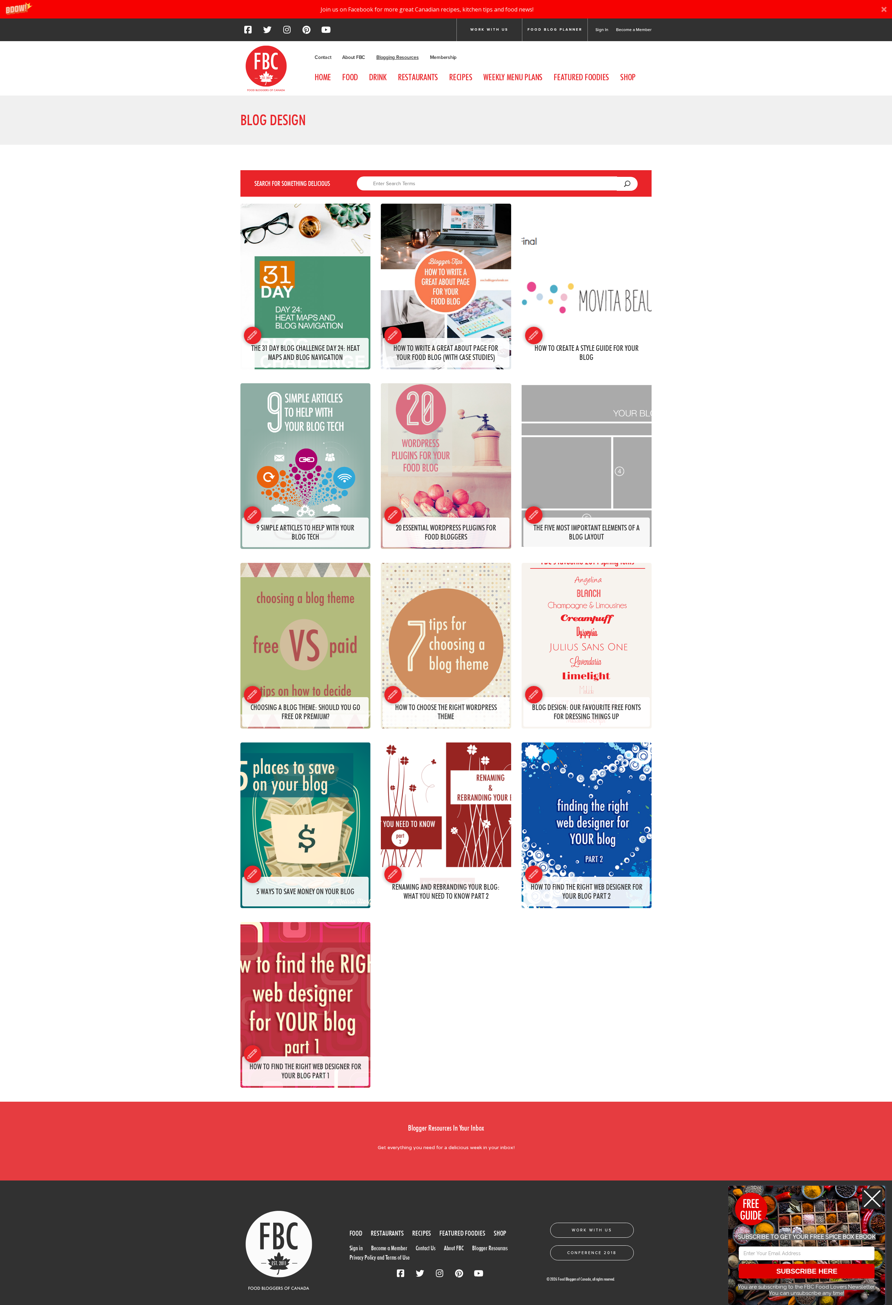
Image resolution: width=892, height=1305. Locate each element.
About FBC (353, 57)
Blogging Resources (397, 57)
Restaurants (418, 77)
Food (350, 77)
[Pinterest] (306, 31)
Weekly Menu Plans (513, 77)
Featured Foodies (581, 77)
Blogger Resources (490, 1248)
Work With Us (592, 1230)
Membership (443, 57)
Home (323, 77)
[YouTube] (326, 31)
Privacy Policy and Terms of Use (379, 1257)
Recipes (460, 77)
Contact (323, 57)
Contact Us (426, 1248)
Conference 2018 (591, 1253)
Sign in (356, 1248)
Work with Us (489, 30)
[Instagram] (286, 31)
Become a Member (634, 29)
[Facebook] (247, 31)
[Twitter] (267, 31)
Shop (628, 77)
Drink (378, 77)
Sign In (601, 29)
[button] (446, 9)
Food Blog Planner (555, 30)
